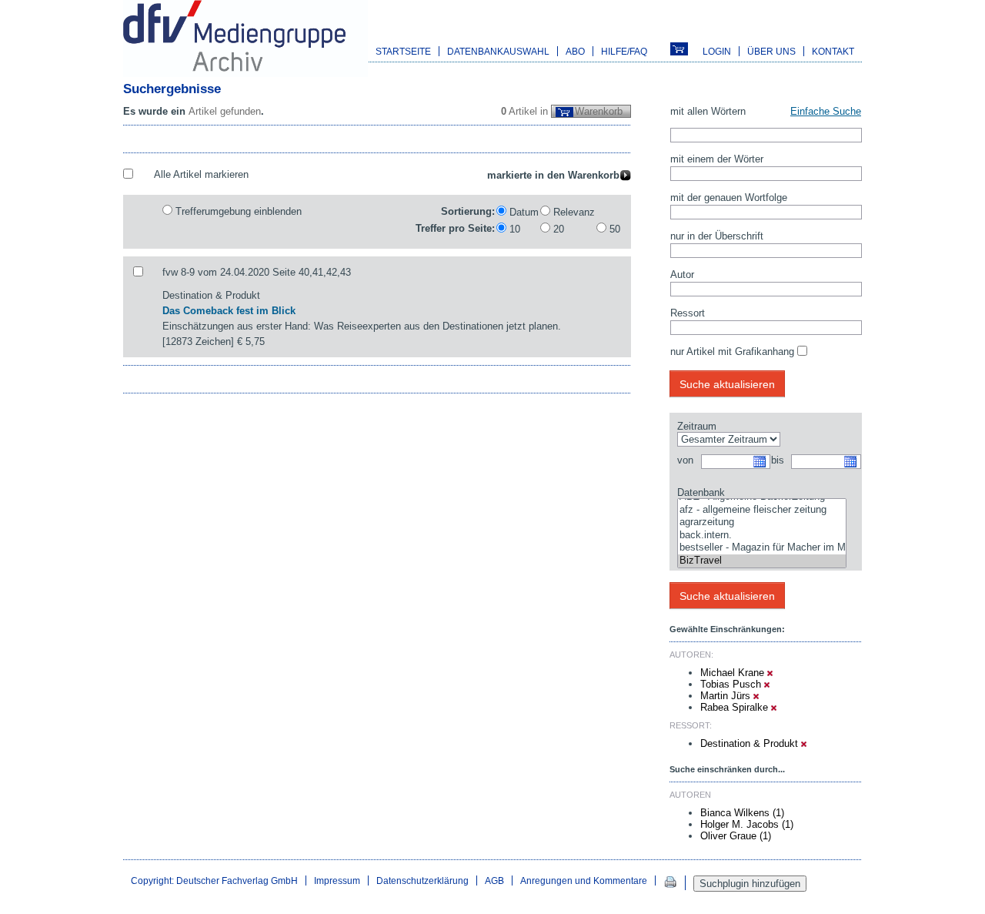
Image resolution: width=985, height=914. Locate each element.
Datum (524, 212)
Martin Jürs (726, 695)
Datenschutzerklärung (422, 880)
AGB (494, 880)
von (685, 460)
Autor (682, 274)
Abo (575, 51)
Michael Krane (733, 672)
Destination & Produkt (750, 743)
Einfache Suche (825, 111)
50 (614, 229)
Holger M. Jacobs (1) (746, 824)
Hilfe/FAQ (624, 51)
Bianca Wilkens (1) (742, 813)
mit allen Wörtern (708, 111)
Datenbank (701, 492)
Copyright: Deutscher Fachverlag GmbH (214, 880)
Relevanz (574, 212)
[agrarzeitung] (762, 522)
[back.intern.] (762, 535)
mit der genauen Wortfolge (728, 197)
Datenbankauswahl (498, 51)
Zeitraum (696, 426)
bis (777, 460)
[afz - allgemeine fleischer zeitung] (762, 510)
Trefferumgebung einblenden (238, 211)
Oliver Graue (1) (735, 836)
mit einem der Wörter (716, 159)
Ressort (687, 313)
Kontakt (833, 51)
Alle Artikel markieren (201, 174)
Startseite (403, 51)
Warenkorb (599, 111)
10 (514, 229)
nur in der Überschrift (716, 236)
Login (717, 51)
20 (558, 229)
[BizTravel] (762, 560)
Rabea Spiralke (735, 707)
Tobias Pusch (732, 684)
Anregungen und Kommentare (583, 880)
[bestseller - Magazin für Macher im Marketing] (762, 547)
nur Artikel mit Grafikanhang (732, 351)
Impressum (337, 880)
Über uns (771, 51)
